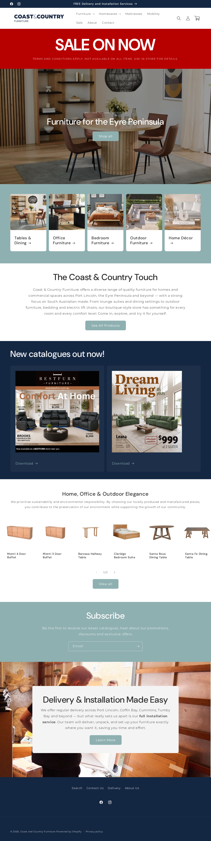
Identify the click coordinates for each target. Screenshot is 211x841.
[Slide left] (96, 572)
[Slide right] (114, 572)
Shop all (105, 136)
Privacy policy (94, 831)
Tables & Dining (22, 240)
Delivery (114, 788)
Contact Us (95, 788)
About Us (132, 788)
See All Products (105, 325)
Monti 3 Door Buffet (52, 555)
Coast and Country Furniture (38, 831)
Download (24, 463)
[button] (85, 13)
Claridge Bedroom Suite (124, 555)
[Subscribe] (137, 646)
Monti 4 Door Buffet (16, 555)
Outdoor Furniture (139, 240)
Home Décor (181, 238)
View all (105, 584)
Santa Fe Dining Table (196, 555)
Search (77, 788)
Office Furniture (62, 240)
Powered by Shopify (69, 831)
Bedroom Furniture (100, 240)
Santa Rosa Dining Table (158, 555)
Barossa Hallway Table (90, 555)
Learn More (105, 740)
